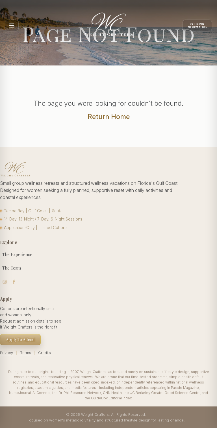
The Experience (17, 254)
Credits (44, 352)
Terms (25, 352)
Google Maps (53, 211)
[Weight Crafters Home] (108, 25)
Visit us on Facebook (14, 282)
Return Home (109, 117)
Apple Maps (59, 211)
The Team (11, 268)
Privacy (6, 352)
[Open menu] (12, 25)
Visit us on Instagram (4, 282)
